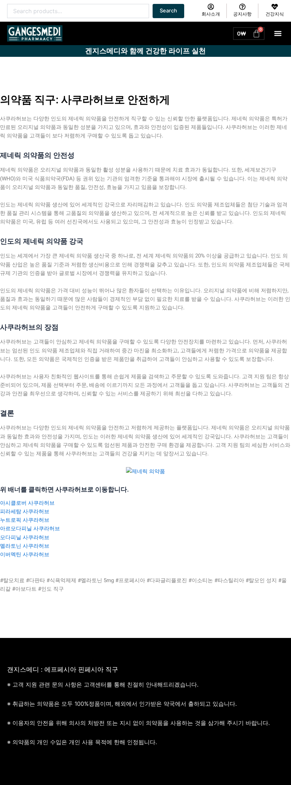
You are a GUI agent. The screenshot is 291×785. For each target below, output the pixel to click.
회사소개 (211, 14)
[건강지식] (274, 7)
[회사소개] (211, 7)
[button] (278, 33)
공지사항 (242, 14)
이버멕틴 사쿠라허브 (24, 554)
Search (168, 10)
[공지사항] (242, 7)
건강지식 (274, 14)
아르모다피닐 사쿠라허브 (30, 528)
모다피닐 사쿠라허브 (24, 537)
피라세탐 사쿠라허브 (24, 511)
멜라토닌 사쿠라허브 (24, 546)
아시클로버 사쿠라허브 (27, 503)
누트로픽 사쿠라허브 (24, 520)
